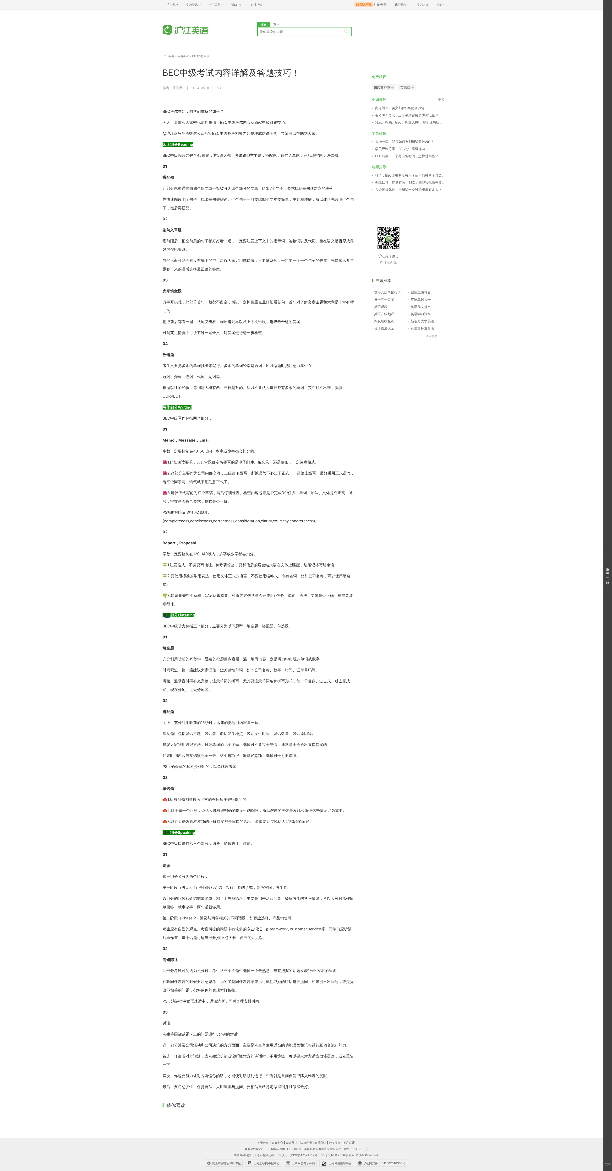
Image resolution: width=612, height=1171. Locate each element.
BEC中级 (227, 122)
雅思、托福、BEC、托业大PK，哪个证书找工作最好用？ (410, 122)
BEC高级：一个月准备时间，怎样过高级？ (406, 156)
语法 (314, 492)
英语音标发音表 (422, 328)
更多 (441, 99)
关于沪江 (263, 1142)
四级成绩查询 (384, 321)
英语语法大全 (384, 328)
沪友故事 (334, 1142)
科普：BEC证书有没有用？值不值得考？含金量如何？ (410, 175)
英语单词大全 (421, 299)
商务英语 (181, 133)
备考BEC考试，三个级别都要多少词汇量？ (406, 115)
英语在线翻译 (384, 314)
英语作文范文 (421, 307)
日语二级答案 (421, 292)
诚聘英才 (291, 1142)
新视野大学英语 (422, 321)
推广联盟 (349, 1142)
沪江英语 (168, 56)
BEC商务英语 (200, 56)
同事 (178, 481)
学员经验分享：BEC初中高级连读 (400, 149)
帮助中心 (237, 4)
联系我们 (320, 1142)
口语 (166, 832)
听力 (166, 615)
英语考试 (183, 56)
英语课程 (381, 307)
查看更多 (431, 336)
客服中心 (277, 1142)
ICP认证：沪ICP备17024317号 (297, 1155)
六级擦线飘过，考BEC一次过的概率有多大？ (408, 190)
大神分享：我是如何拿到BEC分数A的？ (404, 142)
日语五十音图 (384, 299)
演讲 (332, 970)
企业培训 (256, 4)
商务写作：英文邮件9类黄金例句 (399, 108)
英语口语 (407, 87)
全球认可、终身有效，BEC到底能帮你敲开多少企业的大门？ (410, 182)
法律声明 (306, 1142)
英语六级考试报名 (387, 292)
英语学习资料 (421, 314)
